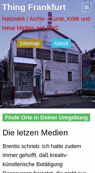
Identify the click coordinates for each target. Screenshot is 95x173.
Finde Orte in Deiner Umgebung (46, 117)
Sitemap (29, 43)
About (61, 43)
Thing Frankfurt (34, 7)
